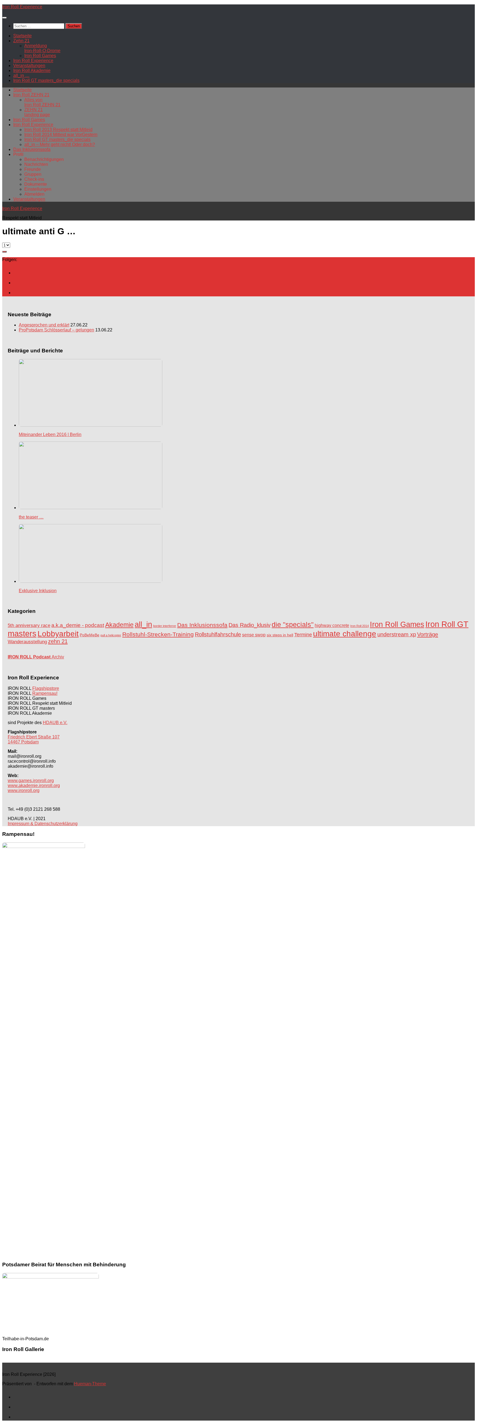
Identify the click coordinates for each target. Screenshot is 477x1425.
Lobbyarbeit (58, 633)
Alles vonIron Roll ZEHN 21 (42, 102)
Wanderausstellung (27, 641)
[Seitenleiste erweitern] (4, 251)
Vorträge (427, 634)
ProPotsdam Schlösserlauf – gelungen (56, 330)
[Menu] (4, 17)
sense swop (254, 634)
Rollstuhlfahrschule (218, 634)
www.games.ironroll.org (31, 780)
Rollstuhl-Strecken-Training (158, 634)
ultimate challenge (344, 633)
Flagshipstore (45, 688)
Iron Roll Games (40, 55)
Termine (303, 634)
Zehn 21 (21, 40)
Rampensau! (44, 693)
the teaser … (31, 517)
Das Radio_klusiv (250, 625)
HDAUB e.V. (55, 722)
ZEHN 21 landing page (37, 112)
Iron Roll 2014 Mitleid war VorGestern (60, 134)
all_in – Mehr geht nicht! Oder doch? (59, 144)
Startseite (22, 35)
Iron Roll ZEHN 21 (31, 94)
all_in (143, 624)
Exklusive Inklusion (38, 590)
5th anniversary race (29, 625)
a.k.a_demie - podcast (77, 625)
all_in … (21, 75)
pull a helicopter (110, 635)
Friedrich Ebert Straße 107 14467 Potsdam (34, 739)
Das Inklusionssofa (32, 149)
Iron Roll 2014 (359, 626)
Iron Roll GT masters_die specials (46, 80)
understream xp (396, 634)
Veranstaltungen (29, 65)
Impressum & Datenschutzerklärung (43, 823)
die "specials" (293, 624)
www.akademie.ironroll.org (34, 785)
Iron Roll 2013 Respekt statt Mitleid (58, 129)
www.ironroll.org (23, 790)
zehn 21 (58, 641)
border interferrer (164, 626)
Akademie (119, 624)
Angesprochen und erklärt (44, 325)
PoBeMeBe (89, 635)
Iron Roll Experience (22, 6)
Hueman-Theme (90, 1383)
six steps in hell (280, 635)
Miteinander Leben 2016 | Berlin (50, 434)
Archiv (36, 657)
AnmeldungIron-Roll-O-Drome (42, 48)
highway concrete (332, 625)
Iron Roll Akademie (32, 70)
